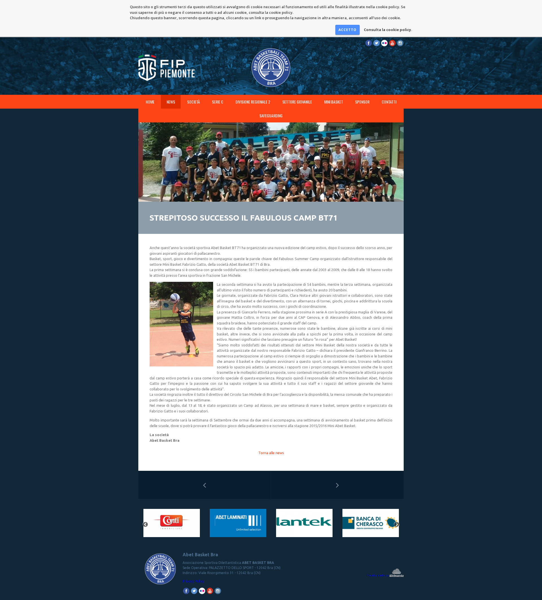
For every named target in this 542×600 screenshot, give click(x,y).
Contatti (389, 102)
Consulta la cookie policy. (388, 29)
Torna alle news (271, 453)
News (171, 102)
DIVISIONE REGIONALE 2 (252, 102)
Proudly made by (377, 575)
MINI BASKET (333, 102)
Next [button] (396, 525)
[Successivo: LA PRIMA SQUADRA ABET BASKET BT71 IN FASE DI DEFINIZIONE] (337, 485)
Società (193, 102)
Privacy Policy (193, 581)
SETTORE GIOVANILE (297, 102)
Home (150, 102)
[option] (171, 525)
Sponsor (362, 102)
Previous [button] (145, 525)
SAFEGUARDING (271, 115)
